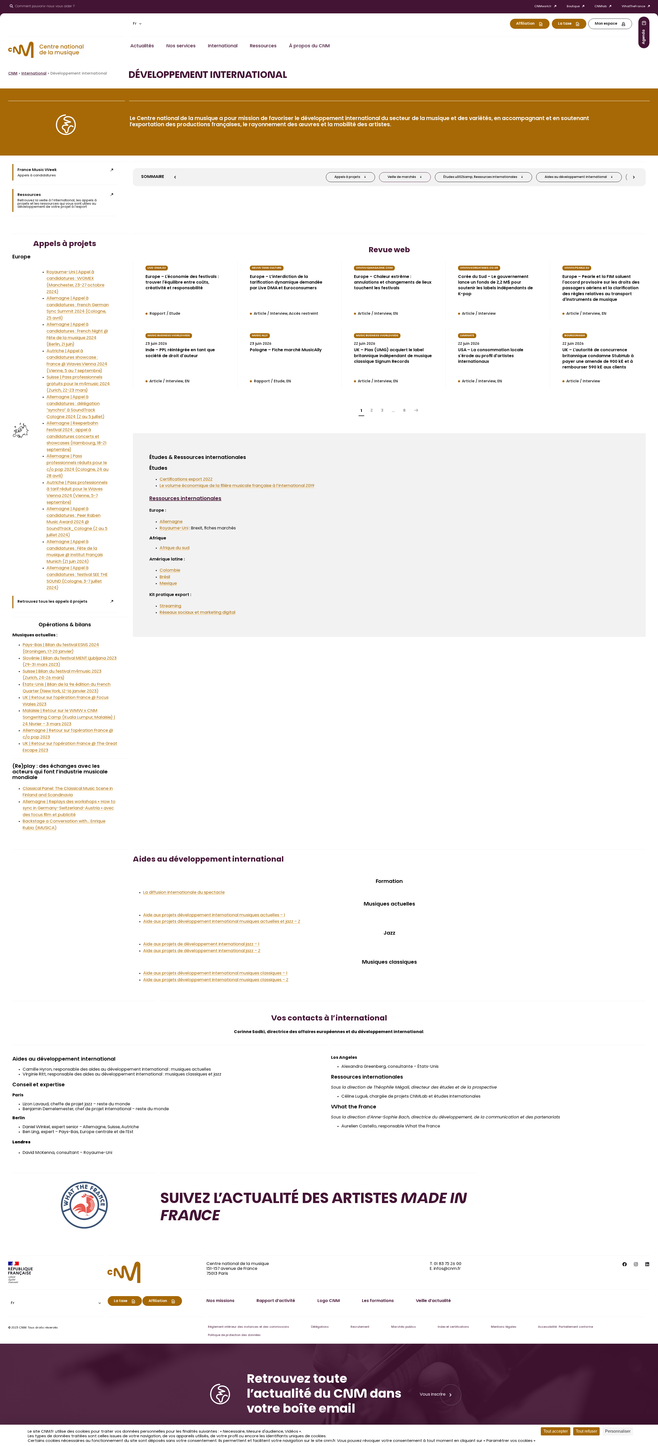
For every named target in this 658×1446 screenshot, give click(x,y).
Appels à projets (347, 177)
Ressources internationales (185, 498)
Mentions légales (503, 1327)
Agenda (644, 36)
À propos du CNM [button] (309, 46)
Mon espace (606, 24)
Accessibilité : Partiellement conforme (565, 1327)
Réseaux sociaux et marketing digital (197, 613)
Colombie (170, 570)
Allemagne (171, 522)
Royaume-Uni (174, 528)
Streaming (170, 606)
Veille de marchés (402, 177)
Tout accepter (555, 1431)
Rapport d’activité (276, 1301)
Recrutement (360, 1327)
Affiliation (525, 24)
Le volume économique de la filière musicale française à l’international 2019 (237, 486)
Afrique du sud (174, 548)
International (34, 74)
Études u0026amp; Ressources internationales (480, 177)
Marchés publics (403, 1327)
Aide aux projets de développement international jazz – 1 (201, 944)
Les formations (378, 1301)
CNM (12, 74)
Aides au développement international (576, 177)
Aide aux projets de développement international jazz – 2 (201, 951)
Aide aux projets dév (164, 980)
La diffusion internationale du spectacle (184, 893)
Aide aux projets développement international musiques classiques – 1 (215, 973)
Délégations (320, 1327)
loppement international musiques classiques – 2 (238, 980)
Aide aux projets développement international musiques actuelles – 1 (214, 915)
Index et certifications (453, 1327)
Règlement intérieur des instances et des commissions (248, 1327)
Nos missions (220, 1301)
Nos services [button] (181, 46)
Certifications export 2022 (186, 479)
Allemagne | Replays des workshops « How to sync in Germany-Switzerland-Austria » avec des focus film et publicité (69, 808)
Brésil (165, 577)
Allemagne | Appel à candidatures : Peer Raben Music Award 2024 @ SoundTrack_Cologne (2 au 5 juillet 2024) (77, 522)
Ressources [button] (263, 46)
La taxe (564, 24)
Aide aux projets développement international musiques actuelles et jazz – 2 (221, 922)
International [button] (222, 46)
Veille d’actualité (433, 1301)
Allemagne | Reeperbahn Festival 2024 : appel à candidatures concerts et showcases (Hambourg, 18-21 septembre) (76, 436)
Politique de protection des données (234, 1335)
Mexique (168, 584)
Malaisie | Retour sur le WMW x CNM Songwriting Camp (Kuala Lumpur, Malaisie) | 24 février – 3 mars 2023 (69, 717)
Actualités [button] (142, 46)
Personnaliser (617, 1431)
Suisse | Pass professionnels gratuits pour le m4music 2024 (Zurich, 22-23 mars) (78, 384)
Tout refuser (586, 1431)
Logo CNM (328, 1301)
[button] (137, 24)
